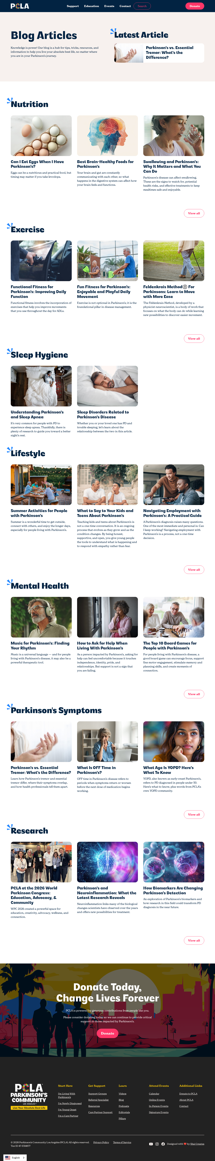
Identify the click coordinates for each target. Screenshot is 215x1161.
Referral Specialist (98, 1099)
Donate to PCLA (188, 1093)
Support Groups (97, 1093)
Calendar (154, 1093)
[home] (31, 6)
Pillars (122, 1118)
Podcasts (124, 1106)
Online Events (157, 1099)
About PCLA (186, 1099)
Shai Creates (197, 1143)
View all (194, 213)
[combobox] (15, 1157)
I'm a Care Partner (68, 1115)
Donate (195, 6)
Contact (125, 6)
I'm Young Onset (67, 1109)
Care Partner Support (100, 1112)
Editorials (124, 1112)
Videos (122, 1093)
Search (142, 6)
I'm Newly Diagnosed (70, 1103)
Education (91, 6)
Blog (121, 1099)
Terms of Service (122, 1142)
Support (73, 6)
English (16, 1157)
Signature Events (158, 1112)
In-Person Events (158, 1106)
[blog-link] (41, 135)
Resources (94, 1106)
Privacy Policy (101, 1142)
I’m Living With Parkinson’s (66, 1095)
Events (109, 6)
